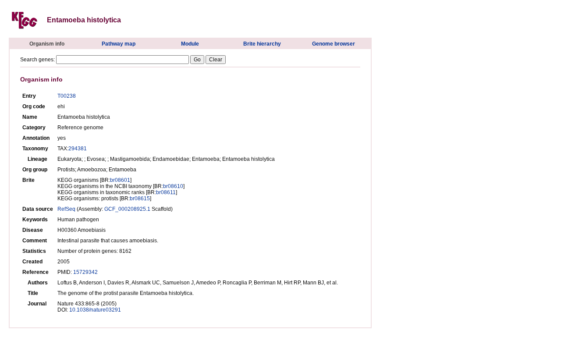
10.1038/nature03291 (95, 310)
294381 (77, 148)
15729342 (85, 272)
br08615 (140, 198)
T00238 (66, 96)
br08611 (166, 192)
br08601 (120, 180)
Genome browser (333, 44)
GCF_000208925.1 (127, 209)
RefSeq (66, 209)
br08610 (173, 186)
